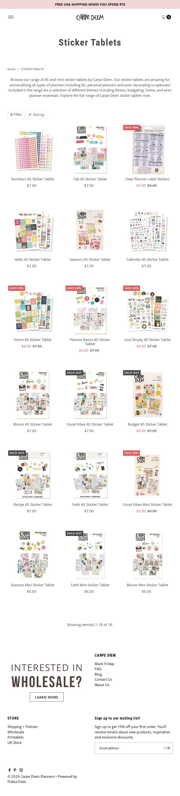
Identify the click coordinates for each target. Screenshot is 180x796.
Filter (18, 114)
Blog (98, 674)
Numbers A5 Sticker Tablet (32, 179)
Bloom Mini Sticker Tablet (147, 585)
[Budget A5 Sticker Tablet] (147, 394)
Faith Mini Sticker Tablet (90, 585)
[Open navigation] (11, 17)
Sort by (39, 114)
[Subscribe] (167, 748)
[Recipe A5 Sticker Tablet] (33, 475)
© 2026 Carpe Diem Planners (31, 776)
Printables (16, 737)
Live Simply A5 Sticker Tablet (147, 339)
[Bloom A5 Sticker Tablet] (33, 394)
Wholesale (16, 732)
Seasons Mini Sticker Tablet (32, 585)
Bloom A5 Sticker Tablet (32, 424)
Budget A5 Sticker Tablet (147, 424)
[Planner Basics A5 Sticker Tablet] (90, 310)
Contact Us (103, 679)
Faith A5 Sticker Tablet (90, 504)
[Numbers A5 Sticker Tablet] (33, 149)
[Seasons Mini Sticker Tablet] (33, 555)
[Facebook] (10, 770)
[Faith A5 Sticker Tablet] (90, 475)
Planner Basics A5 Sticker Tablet (90, 341)
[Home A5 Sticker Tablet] (33, 310)
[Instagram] (21, 770)
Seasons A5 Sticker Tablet (90, 259)
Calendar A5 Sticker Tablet (148, 259)
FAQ (98, 668)
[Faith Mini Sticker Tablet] (90, 555)
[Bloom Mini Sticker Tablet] (147, 555)
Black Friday (104, 663)
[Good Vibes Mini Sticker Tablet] (147, 475)
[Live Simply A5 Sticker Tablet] (147, 310)
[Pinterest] (15, 770)
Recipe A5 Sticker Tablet (33, 504)
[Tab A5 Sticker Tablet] (90, 149)
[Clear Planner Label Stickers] (147, 149)
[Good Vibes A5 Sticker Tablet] (90, 394)
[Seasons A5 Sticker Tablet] (90, 230)
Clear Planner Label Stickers (147, 179)
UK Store (15, 742)
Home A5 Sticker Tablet (32, 339)
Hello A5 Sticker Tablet (33, 259)
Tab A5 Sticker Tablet (90, 179)
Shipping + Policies (23, 726)
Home (11, 69)
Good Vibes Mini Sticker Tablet (147, 504)
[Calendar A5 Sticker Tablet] (147, 230)
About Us (102, 684)
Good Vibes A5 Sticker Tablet (90, 424)
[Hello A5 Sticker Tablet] (33, 230)
